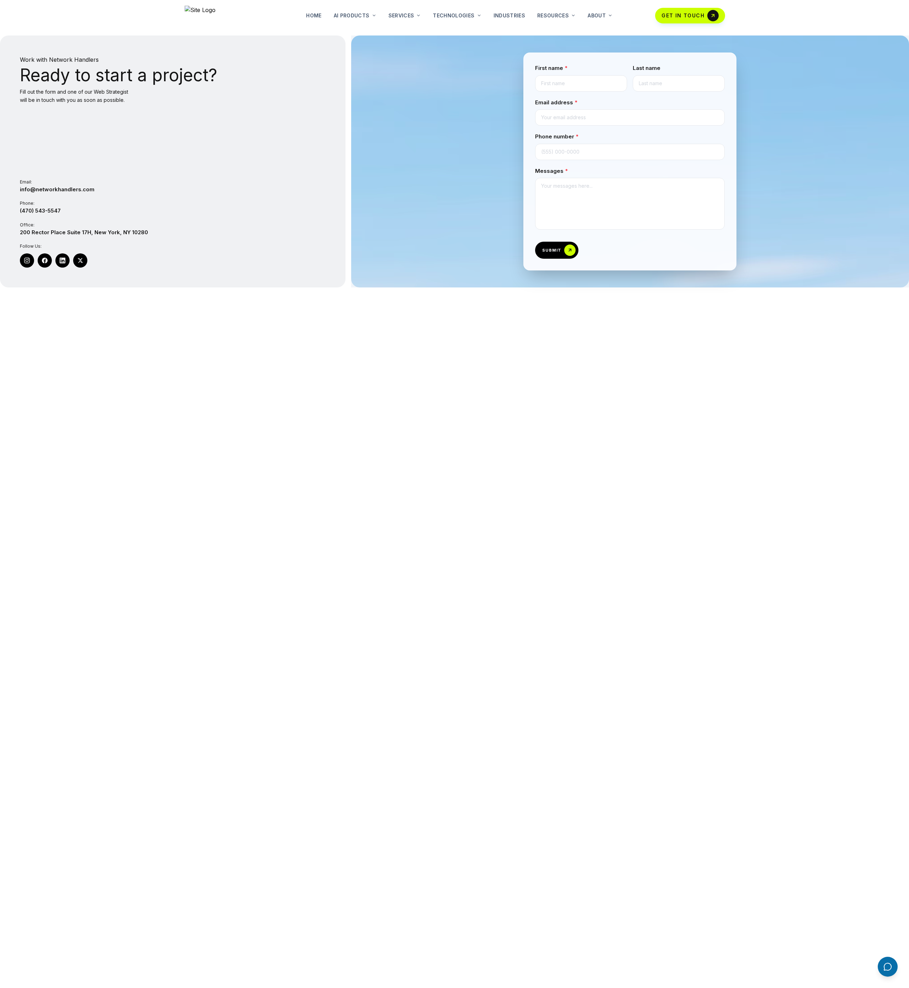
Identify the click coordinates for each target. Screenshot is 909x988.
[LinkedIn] (62, 260)
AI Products (352, 15)
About (597, 15)
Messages (551, 171)
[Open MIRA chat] (888, 967)
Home (313, 15)
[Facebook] (45, 260)
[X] (80, 260)
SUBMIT (551, 250)
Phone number (556, 136)
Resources (553, 15)
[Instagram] (27, 260)
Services (401, 15)
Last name (646, 68)
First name (551, 68)
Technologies (453, 15)
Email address (556, 102)
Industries (510, 15)
